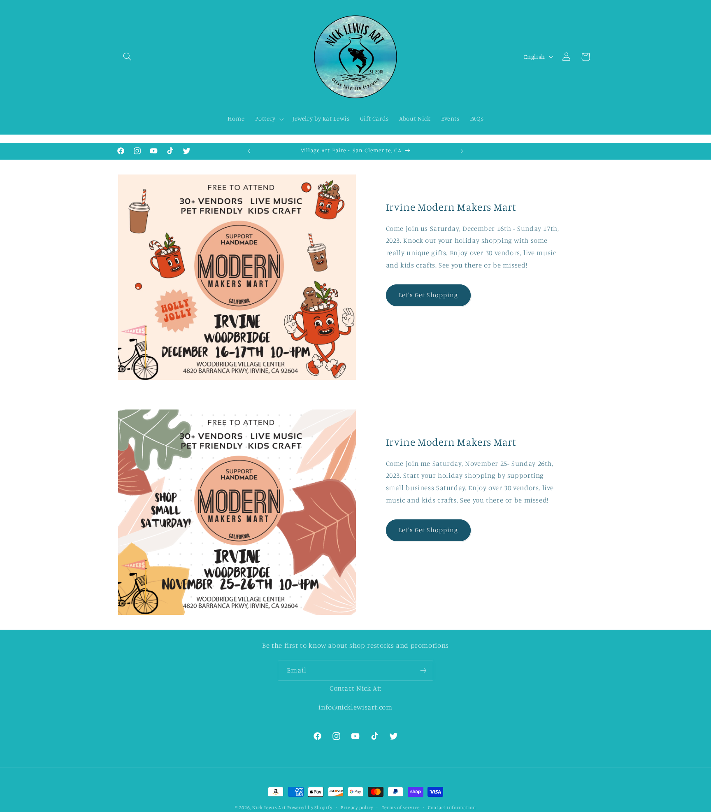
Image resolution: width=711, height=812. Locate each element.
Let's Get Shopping (428, 295)
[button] (127, 56)
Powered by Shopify (309, 807)
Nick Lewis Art (269, 807)
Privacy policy (357, 807)
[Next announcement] (462, 151)
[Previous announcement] (249, 151)
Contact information (452, 807)
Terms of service (401, 807)
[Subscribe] (423, 671)
